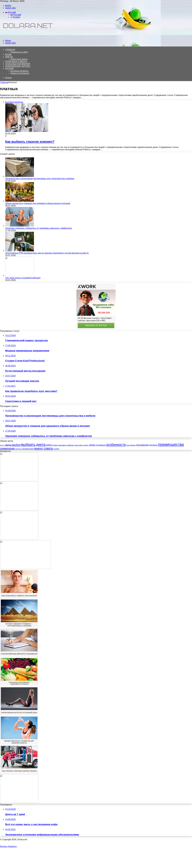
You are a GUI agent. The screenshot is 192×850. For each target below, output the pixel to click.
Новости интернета (19, 73)
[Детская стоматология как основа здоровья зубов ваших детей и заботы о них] (25, 568)
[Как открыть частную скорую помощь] (19, 773)
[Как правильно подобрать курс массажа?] (19, 510)
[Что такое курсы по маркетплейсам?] (19, 275)
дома (55, 445)
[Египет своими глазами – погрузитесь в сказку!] (19, 627)
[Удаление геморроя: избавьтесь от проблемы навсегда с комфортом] (19, 226)
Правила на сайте (19, 52)
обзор (92, 445)
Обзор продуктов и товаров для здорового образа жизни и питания (37, 203)
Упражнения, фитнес (18, 66)
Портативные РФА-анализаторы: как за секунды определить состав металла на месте (47, 253)
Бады (8, 54)
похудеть (153, 445)
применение (7, 448)
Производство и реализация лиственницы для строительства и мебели (39, 178)
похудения (142, 445)
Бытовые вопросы (19, 71)
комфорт (70, 445)
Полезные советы (16, 61)
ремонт (38, 448)
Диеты (9, 57)
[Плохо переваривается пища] (19, 480)
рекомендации (27, 449)
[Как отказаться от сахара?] (19, 802)
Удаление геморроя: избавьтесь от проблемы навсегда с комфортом (38, 228)
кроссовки (79, 445)
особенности (116, 444)
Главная (4, 82)
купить (86, 445)
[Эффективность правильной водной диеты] (19, 744)
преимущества (171, 444)
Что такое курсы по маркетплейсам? (22, 278)
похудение (131, 445)
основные (101, 445)
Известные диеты (19, 59)
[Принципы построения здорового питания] (19, 685)
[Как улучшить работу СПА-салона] (19, 597)
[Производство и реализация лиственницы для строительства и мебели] (19, 176)
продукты (18, 449)
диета (40, 445)
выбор (16, 444)
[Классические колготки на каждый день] (19, 714)
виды (8, 444)
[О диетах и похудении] (27, 36)
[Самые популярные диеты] (19, 539)
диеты (49, 445)
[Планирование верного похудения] (19, 656)
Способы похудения (17, 64)
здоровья (62, 445)
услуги (56, 449)
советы (48, 448)
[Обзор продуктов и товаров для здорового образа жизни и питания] (19, 201)
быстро (2, 445)
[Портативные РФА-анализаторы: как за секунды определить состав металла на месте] (19, 251)
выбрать (28, 445)
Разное (9, 68)
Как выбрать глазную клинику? (29, 141)
